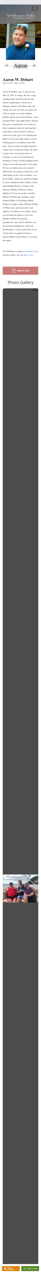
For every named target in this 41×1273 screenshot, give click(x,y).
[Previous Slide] (5, 888)
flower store (28, 254)
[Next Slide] (35, 888)
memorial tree (30, 251)
